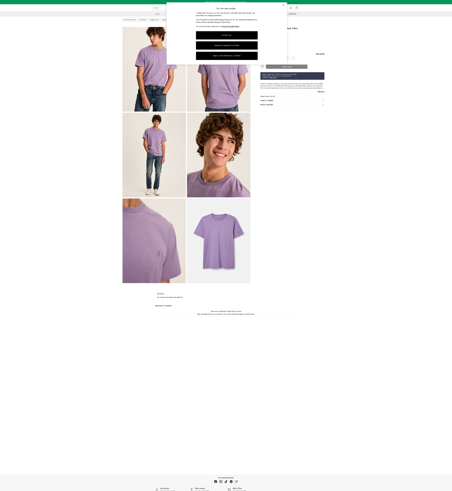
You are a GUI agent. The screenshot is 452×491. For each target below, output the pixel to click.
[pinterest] (231, 481)
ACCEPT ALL (227, 35)
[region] (227, 33)
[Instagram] (220, 481)
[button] (292, 100)
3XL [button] (293, 58)
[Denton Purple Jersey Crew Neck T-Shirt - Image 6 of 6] (218, 240)
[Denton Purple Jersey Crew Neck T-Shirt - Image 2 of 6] (218, 69)
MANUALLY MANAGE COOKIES (227, 45)
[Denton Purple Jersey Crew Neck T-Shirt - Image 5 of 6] (154, 240)
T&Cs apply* (273, 77)
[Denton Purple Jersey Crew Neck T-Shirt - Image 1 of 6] (154, 69)
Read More (321, 91)
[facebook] (215, 481)
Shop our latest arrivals (226, 2)
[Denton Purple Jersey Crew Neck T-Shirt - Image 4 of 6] (218, 155)
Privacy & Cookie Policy (230, 26)
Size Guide (320, 54)
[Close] (283, 5)
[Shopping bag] (296, 7)
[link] (290, 7)
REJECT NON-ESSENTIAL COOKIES (227, 56)
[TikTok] (226, 481)
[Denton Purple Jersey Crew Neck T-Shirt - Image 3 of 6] (154, 155)
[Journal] (236, 481)
